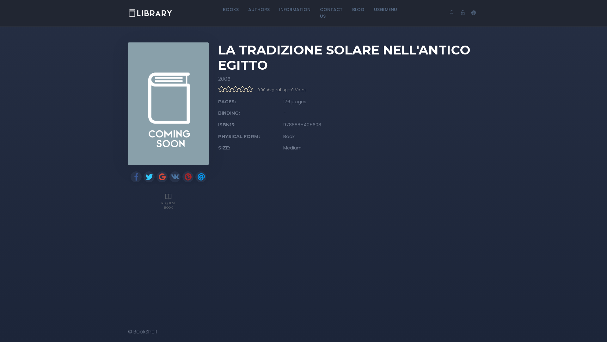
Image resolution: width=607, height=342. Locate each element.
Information (294, 9)
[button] (473, 13)
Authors (259, 9)
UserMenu (385, 9)
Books (231, 9)
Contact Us (331, 12)
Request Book (168, 205)
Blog (358, 9)
